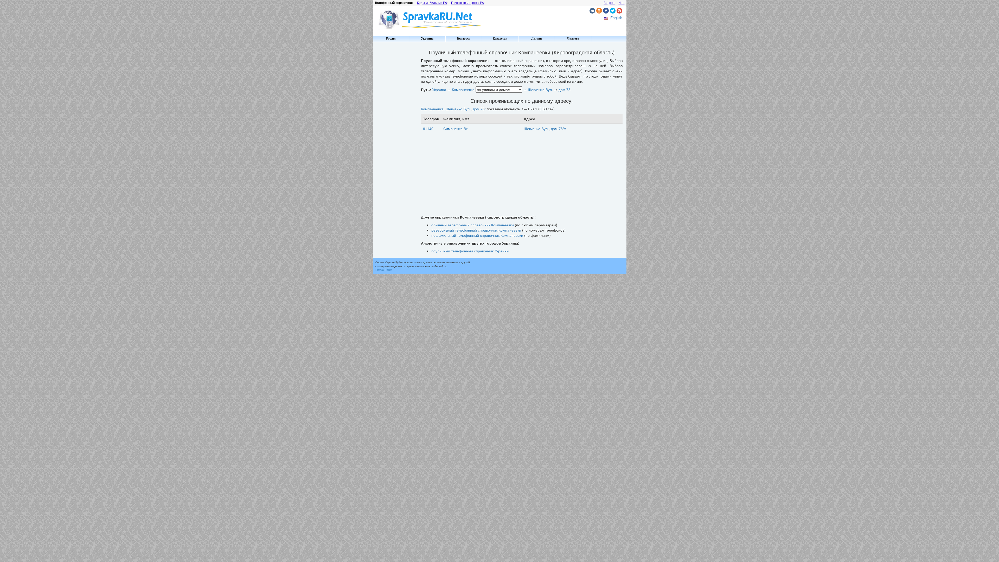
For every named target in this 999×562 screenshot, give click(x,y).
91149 (428, 128)
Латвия (536, 38)
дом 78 (565, 89)
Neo (621, 3)
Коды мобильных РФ (432, 3)
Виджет (609, 3)
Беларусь (463, 38)
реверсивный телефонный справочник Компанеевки (476, 230)
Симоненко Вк (455, 128)
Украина (427, 38)
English (616, 17)
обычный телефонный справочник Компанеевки (472, 224)
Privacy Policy (383, 270)
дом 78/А (558, 128)
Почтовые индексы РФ (467, 3)
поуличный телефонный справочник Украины (470, 250)
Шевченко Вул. (540, 89)
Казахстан (500, 38)
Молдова (573, 38)
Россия (391, 38)
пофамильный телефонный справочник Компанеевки (477, 235)
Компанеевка (463, 89)
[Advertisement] (395, 122)
